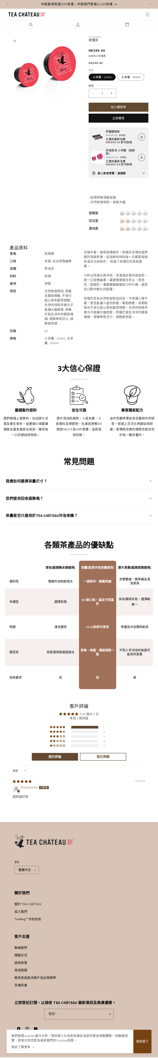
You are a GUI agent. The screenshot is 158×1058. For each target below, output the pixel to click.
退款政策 (20, 963)
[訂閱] (109, 1014)
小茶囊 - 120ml (102, 77)
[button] (147, 14)
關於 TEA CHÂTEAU (27, 904)
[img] (22, 781)
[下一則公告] (150, 4)
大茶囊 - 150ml (130, 77)
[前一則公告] (7, 4)
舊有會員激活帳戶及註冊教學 (35, 978)
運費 (103, 56)
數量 (91, 85)
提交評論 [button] (55, 757)
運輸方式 (20, 955)
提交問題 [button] (103, 757)
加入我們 (20, 912)
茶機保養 (20, 985)
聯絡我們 (20, 948)
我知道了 (142, 1041)
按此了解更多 (21, 1047)
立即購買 (118, 118)
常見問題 (20, 970)
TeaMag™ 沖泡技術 (27, 919)
